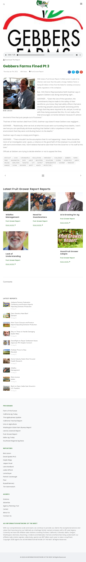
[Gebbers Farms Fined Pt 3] (43, 31)
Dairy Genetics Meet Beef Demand (19, 315)
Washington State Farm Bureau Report (17, 427)
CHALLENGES (58, 158)
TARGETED (25, 163)
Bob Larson (7, 111)
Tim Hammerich (9, 487)
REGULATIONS (36, 158)
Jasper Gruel (7, 463)
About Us (6, 513)
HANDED (7, 165)
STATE (24, 160)
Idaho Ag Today (9, 437)
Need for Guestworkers (40, 215)
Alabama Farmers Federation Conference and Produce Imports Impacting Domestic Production (22, 304)
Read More (10, 225)
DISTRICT (40, 163)
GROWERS (23, 165)
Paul (4, 480)
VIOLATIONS (49, 160)
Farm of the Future (10, 411)
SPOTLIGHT (7, 158)
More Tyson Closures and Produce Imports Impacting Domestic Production (24, 324)
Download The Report (12, 60)
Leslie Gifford (8, 470)
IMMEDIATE (71, 163)
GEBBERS (68, 158)
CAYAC (5, 509)
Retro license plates (15, 378)
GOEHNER (62, 163)
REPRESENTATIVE (51, 163)
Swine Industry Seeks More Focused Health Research (23, 360)
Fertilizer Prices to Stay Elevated (18, 351)
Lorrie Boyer (7, 473)
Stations (6, 499)
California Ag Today (10, 414)
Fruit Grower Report (37, 72)
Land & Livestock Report (12, 431)
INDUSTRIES (39, 160)
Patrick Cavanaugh (10, 477)
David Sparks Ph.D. (9, 457)
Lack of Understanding (13, 254)
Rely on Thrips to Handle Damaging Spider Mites (23, 333)
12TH (33, 163)
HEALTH (38, 165)
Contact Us (7, 516)
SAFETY (31, 165)
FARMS (75, 158)
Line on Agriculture (10, 424)
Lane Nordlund (8, 467)
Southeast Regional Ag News (13, 441)
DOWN (14, 165)
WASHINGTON (15, 160)
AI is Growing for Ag (69, 214)
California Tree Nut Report (12, 421)
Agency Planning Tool (11, 506)
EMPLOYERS (16, 163)
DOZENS (58, 160)
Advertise (6, 503)
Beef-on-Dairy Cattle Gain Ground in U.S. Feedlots (23, 387)
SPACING (7, 163)
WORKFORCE (68, 160)
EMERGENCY (47, 158)
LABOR (31, 160)
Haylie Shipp (7, 460)
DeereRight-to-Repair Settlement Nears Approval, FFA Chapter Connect (24, 342)
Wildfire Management (12, 215)
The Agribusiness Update (12, 417)
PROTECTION (47, 165)
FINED (6, 160)
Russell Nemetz (8, 483)
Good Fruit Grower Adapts (69, 252)
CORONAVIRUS (25, 158)
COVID (16, 158)
